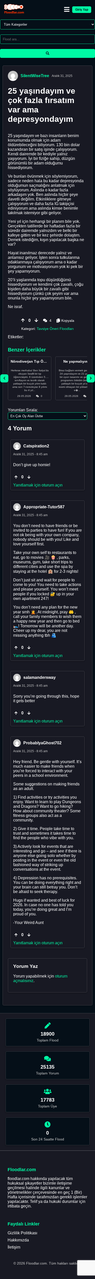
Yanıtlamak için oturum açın (38, 485)
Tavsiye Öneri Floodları (55, 329)
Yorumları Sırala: (23, 410)
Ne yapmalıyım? (77, 361)
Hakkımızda (18, 1240)
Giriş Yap (81, 9)
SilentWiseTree (35, 76)
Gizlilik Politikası (22, 1233)
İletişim (14, 1247)
